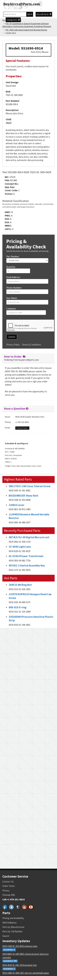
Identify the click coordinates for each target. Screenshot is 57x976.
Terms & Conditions (31, 344)
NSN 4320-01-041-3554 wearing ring (19, 965)
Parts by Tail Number (12, 931)
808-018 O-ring (17, 607)
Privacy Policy (13, 344)
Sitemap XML (8, 894)
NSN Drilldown (9, 922)
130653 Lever (16, 505)
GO (29, 14)
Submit (11, 336)
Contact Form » (22, 428)
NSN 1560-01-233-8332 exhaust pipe (19, 946)
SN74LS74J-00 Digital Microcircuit (29, 537)
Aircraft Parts (43, 14)
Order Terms (8, 885)
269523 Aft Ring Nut (20, 585)
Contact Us (8, 881)
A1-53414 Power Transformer (26, 556)
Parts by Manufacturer (13, 927)
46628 (8, 122)
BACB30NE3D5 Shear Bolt (23, 495)
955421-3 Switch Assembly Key (27, 565)
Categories (12, 19)
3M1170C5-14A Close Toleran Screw (30, 486)
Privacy (6, 890)
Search (5, 935)
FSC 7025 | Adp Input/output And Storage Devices (26, 30)
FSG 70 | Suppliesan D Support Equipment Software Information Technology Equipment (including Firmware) (26, 25)
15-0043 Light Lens (20, 546)
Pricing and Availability (13, 918)
